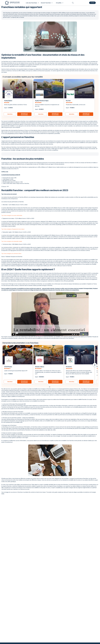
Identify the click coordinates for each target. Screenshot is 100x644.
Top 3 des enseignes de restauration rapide (11, 241)
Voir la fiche (9, 114)
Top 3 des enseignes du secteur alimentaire (11, 215)
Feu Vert (68, 100)
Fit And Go (69, 366)
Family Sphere (8, 100)
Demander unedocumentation (24, 114)
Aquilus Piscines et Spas (41, 100)
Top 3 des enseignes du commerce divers (11, 253)
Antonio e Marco (39, 366)
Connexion (92, 2)
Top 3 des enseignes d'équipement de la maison (12, 229)
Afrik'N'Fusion (8, 366)
